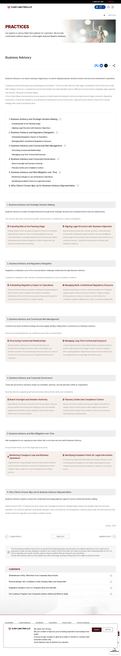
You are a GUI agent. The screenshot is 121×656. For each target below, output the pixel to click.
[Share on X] (106, 65)
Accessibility (9, 622)
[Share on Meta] (97, 65)
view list (61, 536)
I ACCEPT (96, 629)
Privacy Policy (66, 622)
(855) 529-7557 (99, 2)
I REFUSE (108, 629)
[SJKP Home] (19, 629)
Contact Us (110, 2)
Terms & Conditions (83, 622)
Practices (112, 15)
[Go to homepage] (19, 7)
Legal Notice (53, 622)
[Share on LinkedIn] (101, 65)
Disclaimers (39, 622)
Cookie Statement (24, 622)
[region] (60, 91)
